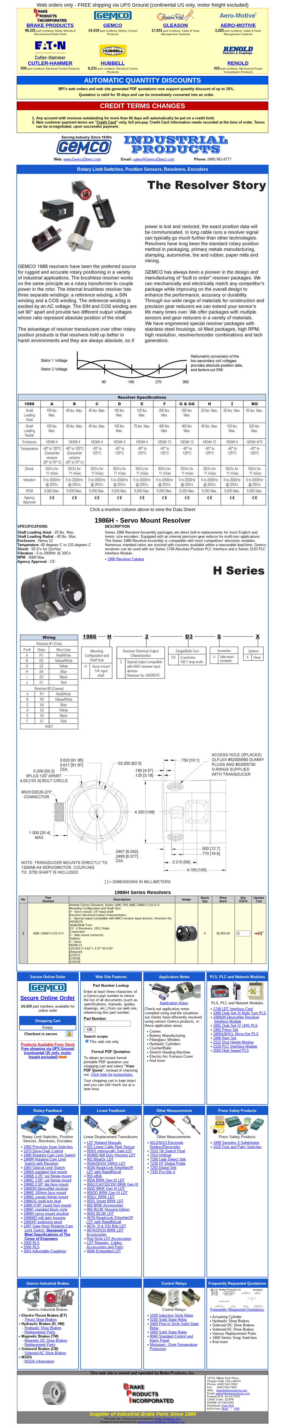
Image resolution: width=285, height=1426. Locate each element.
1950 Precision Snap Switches (48, 1147)
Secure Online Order (47, 998)
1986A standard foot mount (45, 1172)
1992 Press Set (225, 1030)
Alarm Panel (159, 1340)
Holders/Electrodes (165, 1147)
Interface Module (227, 1021)
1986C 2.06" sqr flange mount (48, 1180)
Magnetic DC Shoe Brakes (45, 1340)
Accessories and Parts (105, 1247)
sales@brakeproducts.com (233, 1393)
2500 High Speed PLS (231, 1050)
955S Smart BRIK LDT (105, 1201)
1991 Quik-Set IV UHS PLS (235, 1025)
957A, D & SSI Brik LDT (106, 1226)
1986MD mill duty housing (44, 1218)
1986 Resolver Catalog (125, 559)
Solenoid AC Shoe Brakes (45, 1353)
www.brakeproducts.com (231, 1390)
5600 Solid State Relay (168, 1332)
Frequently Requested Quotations (237, 1309)
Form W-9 (228, 1405)
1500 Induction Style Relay (171, 1315)
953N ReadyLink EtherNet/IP (110, 1168)
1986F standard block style (45, 1209)
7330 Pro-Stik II (162, 1172)
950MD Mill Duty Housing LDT (111, 1155)
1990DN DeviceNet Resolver (236, 1017)
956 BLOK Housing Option (108, 1209)
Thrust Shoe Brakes (40, 1320)
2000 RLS (32, 1243)
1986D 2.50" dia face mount (46, 1184)
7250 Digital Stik (163, 1168)
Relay (154, 1328)
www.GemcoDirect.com (82, 159)
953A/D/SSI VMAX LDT (106, 1163)
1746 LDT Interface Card (233, 1009)
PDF (237, 1408)
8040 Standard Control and (171, 1336)
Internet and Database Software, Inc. (161, 1421)
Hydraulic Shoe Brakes (43, 1328)
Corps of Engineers (41, 1239)
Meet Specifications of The (47, 1234)
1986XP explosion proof (43, 1222)
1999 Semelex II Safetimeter (236, 1143)
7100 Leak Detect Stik (168, 1159)
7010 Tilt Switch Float (167, 1151)
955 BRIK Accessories (105, 1205)
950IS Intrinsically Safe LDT (109, 1151)
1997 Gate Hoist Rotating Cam (48, 1226)
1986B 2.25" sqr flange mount (48, 1176)
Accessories (97, 1234)
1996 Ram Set (224, 1038)
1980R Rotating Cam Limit (45, 1159)
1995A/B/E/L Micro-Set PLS (236, 1034)
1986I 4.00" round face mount (47, 1205)
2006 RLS (32, 1247)
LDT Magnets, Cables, (105, 1243)
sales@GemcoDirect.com (154, 159)
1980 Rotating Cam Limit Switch (49, 1155)
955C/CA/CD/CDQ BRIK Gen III (112, 1184)
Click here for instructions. (112, 1074)
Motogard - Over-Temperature (173, 1345)
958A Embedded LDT (104, 1251)
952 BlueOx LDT (100, 1159)
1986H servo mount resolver (46, 1214)
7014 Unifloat (160, 1155)
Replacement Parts (39, 1332)
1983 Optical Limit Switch (44, 1168)
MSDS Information (39, 1361)
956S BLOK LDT (100, 1214)
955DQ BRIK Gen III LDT (107, 1193)
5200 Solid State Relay (168, 1320)
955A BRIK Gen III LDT (106, 1180)
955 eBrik (94, 1176)
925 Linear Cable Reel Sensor (111, 1147)
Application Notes (174, 1003)
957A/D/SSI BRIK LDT (105, 1230)
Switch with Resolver (41, 1163)
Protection (158, 1349)
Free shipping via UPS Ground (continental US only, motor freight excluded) (47, 1053)
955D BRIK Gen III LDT (106, 1188)
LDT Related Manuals (104, 1143)
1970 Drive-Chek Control (43, 1151)
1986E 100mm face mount (45, 1193)
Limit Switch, (45, 1230)
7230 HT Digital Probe (167, 1163)
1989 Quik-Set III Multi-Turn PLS (239, 1013)
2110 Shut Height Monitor (233, 1042)
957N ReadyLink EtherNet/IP (110, 1218)
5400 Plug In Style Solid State (174, 1324)
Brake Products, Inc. (168, 1418)
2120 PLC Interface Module (235, 1046)
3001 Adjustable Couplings (45, 1251)
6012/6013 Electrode (166, 1143)
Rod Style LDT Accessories (109, 1239)
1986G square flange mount (46, 1197)
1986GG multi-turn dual (42, 1201)
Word (225, 1408)
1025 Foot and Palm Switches (237, 1147)
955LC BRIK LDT (101, 1197)
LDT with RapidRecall (104, 1172)
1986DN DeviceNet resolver (46, 1188)
